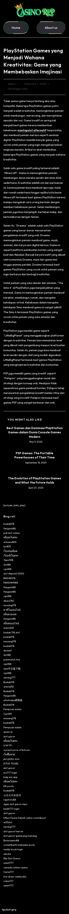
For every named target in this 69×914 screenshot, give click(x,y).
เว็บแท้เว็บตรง (10, 555)
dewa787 (8, 600)
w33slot (7, 822)
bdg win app (10, 777)
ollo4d (7, 853)
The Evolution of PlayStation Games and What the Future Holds (34, 480)
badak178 (8, 523)
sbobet (7, 650)
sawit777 (8, 862)
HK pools (8, 786)
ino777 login (10, 772)
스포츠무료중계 (12, 795)
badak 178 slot (11, 632)
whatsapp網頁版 (12, 700)
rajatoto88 (9, 799)
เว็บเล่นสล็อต (10, 551)
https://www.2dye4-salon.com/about (24, 817)
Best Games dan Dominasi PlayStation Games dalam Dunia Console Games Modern (35, 432)
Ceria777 (8, 871)
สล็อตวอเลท (9, 614)
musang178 (9, 605)
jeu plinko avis (11, 758)
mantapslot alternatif (31, 130)
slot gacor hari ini (13, 831)
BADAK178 (9, 578)
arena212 (8, 627)
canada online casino (15, 867)
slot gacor (9, 736)
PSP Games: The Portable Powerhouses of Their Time (34, 455)
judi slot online (11, 532)
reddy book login (13, 849)
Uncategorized (17, 88)
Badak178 (8, 682)
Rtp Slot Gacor (12, 858)
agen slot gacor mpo (15, 804)
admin (12, 84)
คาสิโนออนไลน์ (12, 609)
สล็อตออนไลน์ (11, 623)
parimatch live (11, 659)
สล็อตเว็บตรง (10, 537)
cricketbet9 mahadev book (19, 844)
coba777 (8, 880)
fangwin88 (9, 528)
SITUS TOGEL (11, 763)
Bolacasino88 (11, 840)
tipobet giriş (9, 909)
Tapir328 (8, 559)
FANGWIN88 (10, 582)
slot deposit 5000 (13, 573)
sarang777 (9, 677)
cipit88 (7, 569)
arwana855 (9, 541)
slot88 (7, 564)
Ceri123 (7, 713)
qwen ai (7, 731)
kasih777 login (11, 808)
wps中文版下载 (12, 668)
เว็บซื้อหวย (9, 754)
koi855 (7, 546)
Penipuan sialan (12, 709)
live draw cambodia (14, 876)
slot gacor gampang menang (20, 835)
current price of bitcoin (16, 749)
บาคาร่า (7, 745)
